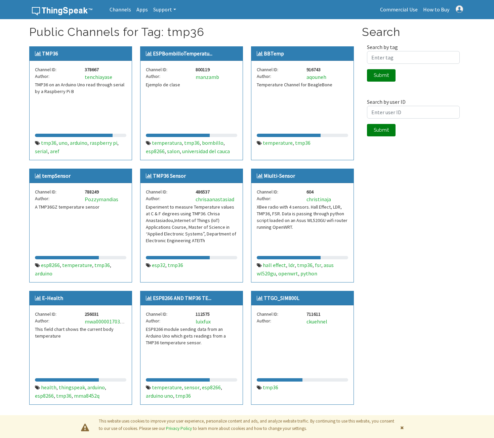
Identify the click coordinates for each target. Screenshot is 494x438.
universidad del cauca (206, 151)
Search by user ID (386, 101)
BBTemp (274, 53)
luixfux (203, 321)
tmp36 (48, 142)
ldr (291, 265)
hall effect (274, 265)
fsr (318, 265)
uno (63, 142)
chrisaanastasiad (215, 199)
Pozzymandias (101, 199)
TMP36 (50, 53)
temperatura (167, 142)
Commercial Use (399, 9)
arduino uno (159, 395)
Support (162, 9)
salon (173, 151)
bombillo (212, 142)
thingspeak (72, 387)
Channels (120, 9)
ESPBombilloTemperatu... (182, 53)
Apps (142, 9)
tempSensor (56, 175)
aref (54, 151)
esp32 (158, 265)
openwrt (288, 273)
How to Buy (436, 9)
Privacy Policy (179, 428)
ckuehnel (316, 321)
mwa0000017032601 (108, 321)
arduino (78, 142)
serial (41, 151)
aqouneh (316, 77)
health (48, 387)
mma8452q (86, 395)
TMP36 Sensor (169, 175)
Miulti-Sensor (279, 175)
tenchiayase (98, 77)
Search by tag (382, 47)
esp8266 (155, 151)
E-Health (52, 298)
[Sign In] (459, 8)
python (308, 273)
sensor (192, 387)
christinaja (318, 199)
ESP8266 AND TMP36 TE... (182, 298)
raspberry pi (103, 142)
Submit (381, 75)
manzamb (207, 77)
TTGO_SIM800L (281, 298)
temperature (278, 142)
